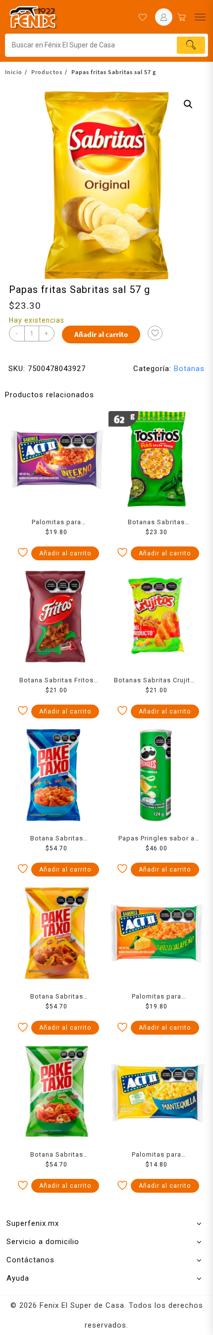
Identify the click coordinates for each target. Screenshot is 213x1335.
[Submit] (191, 45)
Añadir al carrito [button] (65, 553)
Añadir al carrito (101, 334)
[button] (188, 104)
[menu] (200, 17)
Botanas (189, 368)
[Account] (163, 17)
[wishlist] (142, 17)
